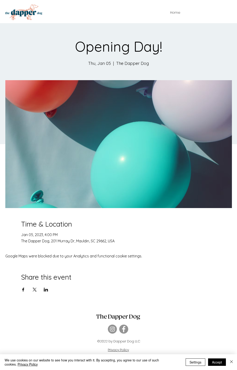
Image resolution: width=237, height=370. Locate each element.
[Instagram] (112, 329)
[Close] (231, 362)
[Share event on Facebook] (23, 289)
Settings (195, 362)
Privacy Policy (28, 364)
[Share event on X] (34, 289)
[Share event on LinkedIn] (46, 289)
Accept (217, 362)
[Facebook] (123, 329)
